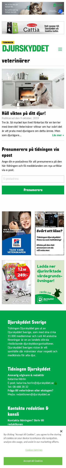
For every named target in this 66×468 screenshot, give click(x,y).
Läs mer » (58, 135)
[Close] (61, 431)
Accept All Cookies (33, 461)
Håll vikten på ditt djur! (24, 113)
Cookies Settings (33, 450)
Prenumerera (33, 190)
